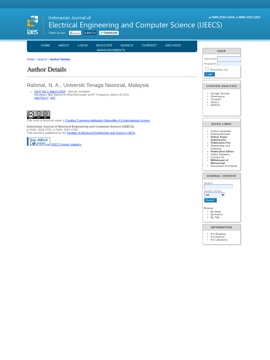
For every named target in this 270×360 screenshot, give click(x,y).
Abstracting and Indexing (220, 147)
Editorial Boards (220, 134)
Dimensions (218, 96)
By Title (215, 217)
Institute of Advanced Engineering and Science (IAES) (101, 132)
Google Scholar (220, 93)
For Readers (218, 233)
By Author (217, 214)
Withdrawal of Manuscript (219, 161)
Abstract (41, 97)
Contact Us (217, 157)
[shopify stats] (38, 144)
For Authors (218, 236)
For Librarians (219, 239)
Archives (173, 45)
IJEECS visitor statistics (66, 144)
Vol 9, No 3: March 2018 (49, 91)
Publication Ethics (222, 151)
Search (42, 59)
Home (45, 45)
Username (210, 58)
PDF (52, 97)
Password (210, 63)
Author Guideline (221, 131)
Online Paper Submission (219, 138)
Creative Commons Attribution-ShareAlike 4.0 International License (107, 120)
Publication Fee (221, 142)
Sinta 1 (215, 102)
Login (83, 45)
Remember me (219, 69)
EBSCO (215, 105)
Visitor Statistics (220, 154)
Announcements (111, 50)
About (64, 45)
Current (149, 45)
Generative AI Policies (224, 165)
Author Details (60, 59)
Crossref (216, 99)
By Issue (216, 211)
